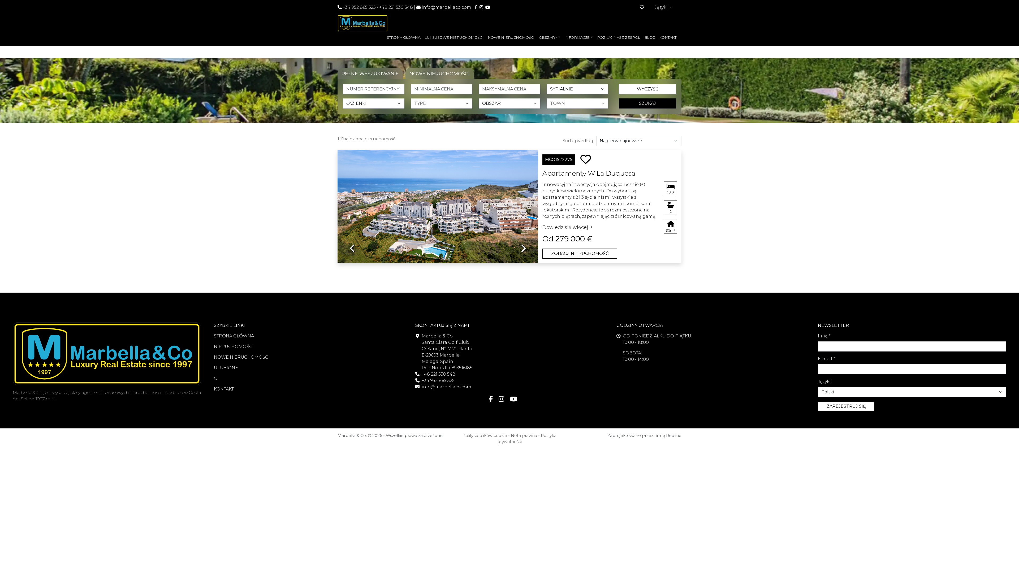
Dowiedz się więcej (565, 227)
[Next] (523, 202)
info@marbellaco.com (446, 7)
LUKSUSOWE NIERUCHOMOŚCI (454, 37)
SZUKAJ (647, 103)
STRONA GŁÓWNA (404, 37)
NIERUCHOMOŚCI (234, 346)
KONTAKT (667, 37)
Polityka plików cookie (485, 435)
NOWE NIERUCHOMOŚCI (511, 37)
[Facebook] (476, 7)
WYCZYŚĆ (647, 89)
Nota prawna (524, 435)
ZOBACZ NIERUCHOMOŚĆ (579, 253)
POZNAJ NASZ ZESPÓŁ (618, 37)
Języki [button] (662, 7)
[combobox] (443, 103)
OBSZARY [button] (548, 37)
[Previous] (353, 202)
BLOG (649, 37)
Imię (824, 335)
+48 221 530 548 (396, 7)
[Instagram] (481, 7)
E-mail (826, 358)
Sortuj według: (578, 140)
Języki (824, 381)
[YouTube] (487, 7)
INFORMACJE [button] (577, 37)
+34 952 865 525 (359, 7)
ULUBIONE (226, 367)
